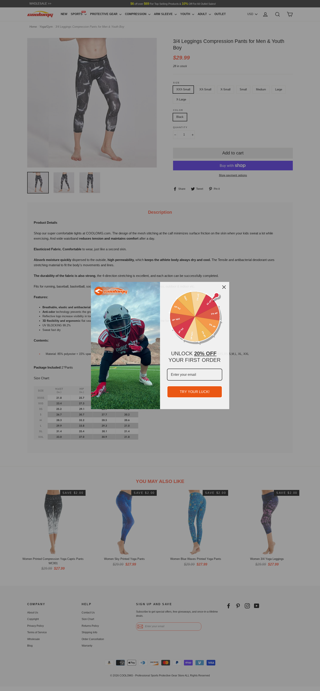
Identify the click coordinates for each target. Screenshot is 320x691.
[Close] (224, 287)
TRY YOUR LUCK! (194, 392)
